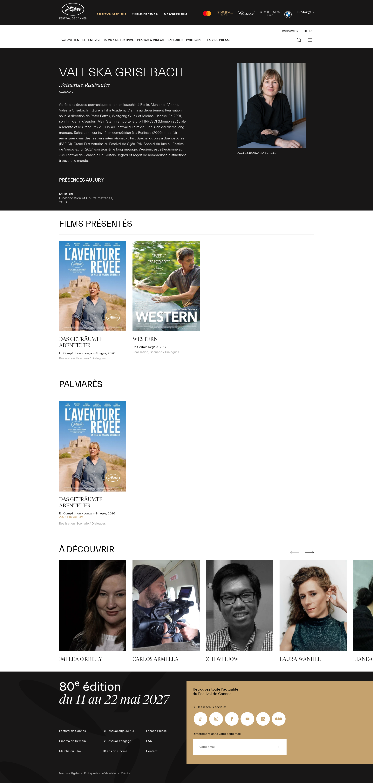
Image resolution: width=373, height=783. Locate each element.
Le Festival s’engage (117, 741)
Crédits (125, 773)
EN (310, 31)
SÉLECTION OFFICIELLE (111, 14)
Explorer (175, 40)
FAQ (149, 741)
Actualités (70, 40)
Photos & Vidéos (150, 40)
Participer (194, 40)
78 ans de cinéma (115, 751)
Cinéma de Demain (72, 741)
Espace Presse (218, 40)
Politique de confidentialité (100, 773)
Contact (152, 751)
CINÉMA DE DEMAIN (145, 14)
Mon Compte (290, 31)
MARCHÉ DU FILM (175, 14)
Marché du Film (70, 751)
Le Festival (91, 40)
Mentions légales (69, 773)
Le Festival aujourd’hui (118, 731)
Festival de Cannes (72, 731)
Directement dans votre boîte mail (217, 734)
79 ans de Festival (119, 40)
